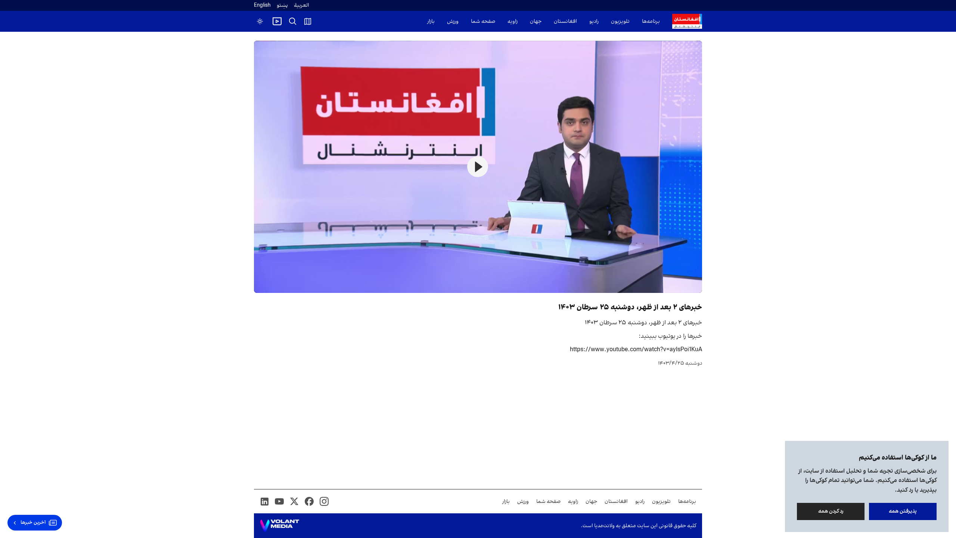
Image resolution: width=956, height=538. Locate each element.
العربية (301, 5)
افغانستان (565, 21)
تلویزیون (620, 21)
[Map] (307, 21)
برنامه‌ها (651, 21)
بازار (431, 21)
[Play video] (277, 21)
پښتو (282, 5)
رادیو (594, 21)
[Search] (292, 21)
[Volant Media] (279, 525)
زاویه (513, 21)
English (262, 5)
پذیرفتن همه (903, 511)
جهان (535, 21)
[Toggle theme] (260, 21)
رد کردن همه (831, 511)
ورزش (453, 21)
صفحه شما (483, 21)
